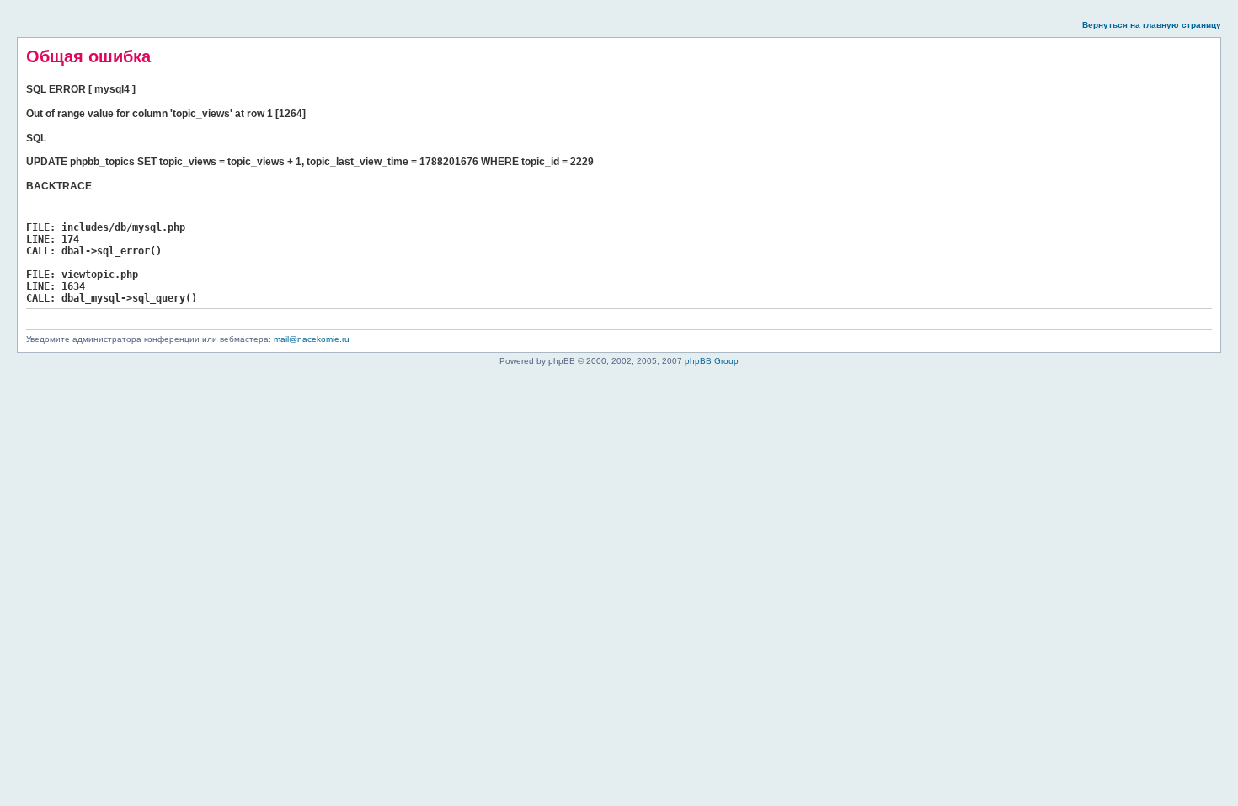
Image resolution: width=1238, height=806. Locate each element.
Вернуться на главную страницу (1151, 24)
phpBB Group (712, 361)
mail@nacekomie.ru (312, 339)
